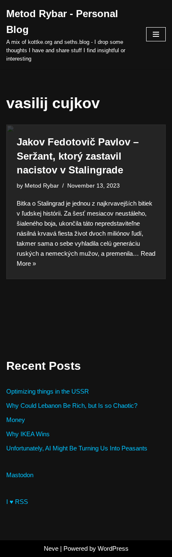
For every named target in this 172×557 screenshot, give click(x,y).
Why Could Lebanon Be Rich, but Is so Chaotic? (71, 405)
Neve (51, 548)
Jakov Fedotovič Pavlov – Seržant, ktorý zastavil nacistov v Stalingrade (78, 155)
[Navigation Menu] (156, 34)
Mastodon (19, 474)
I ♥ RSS (17, 501)
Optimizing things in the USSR (47, 391)
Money (15, 419)
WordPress (113, 548)
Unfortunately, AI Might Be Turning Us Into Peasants (76, 448)
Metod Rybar (42, 186)
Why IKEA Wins (28, 433)
